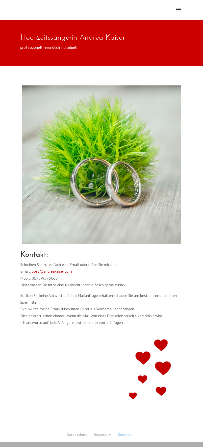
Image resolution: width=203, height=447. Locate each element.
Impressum (102, 434)
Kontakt (124, 434)
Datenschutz (77, 434)
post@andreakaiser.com (52, 271)
